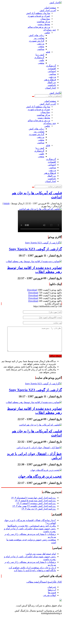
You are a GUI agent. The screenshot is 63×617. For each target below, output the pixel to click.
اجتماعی (52, 71)
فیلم (48, 52)
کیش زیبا (40, 54)
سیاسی (40, 49)
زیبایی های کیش (36, 35)
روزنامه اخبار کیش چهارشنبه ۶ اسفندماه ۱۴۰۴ (33, 497)
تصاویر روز (39, 38)
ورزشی (40, 43)
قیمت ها (52, 592)
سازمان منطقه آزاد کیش (38, 13)
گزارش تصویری (36, 41)
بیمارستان (45, 18)
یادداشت (52, 85)
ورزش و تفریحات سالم (39, 27)
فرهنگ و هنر (50, 79)
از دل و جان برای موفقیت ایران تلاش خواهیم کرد (32, 567)
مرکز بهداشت (43, 21)
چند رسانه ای (49, 30)
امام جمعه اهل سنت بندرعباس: (41, 554)
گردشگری (39, 57)
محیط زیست (44, 24)
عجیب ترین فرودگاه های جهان (40, 476)
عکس (47, 32)
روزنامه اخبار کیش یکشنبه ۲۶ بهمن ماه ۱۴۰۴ (34, 506)
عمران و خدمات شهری (39, 16)
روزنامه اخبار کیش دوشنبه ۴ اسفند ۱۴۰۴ (36, 503)
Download (32, 290)
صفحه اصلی (50, 7)
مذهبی (41, 46)
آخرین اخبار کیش (48, 10)
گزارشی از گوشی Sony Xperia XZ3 (35, 249)
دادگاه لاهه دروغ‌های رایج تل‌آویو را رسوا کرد (35, 570)
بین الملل (51, 82)
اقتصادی (52, 68)
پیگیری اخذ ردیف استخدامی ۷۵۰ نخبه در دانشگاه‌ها (31, 526)
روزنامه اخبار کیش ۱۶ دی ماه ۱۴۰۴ (38, 509)
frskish (6, 203)
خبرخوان (51, 587)
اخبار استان (50, 88)
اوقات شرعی (49, 595)
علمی (41, 60)
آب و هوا (52, 589)
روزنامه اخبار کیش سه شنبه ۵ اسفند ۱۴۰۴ (35, 500)
